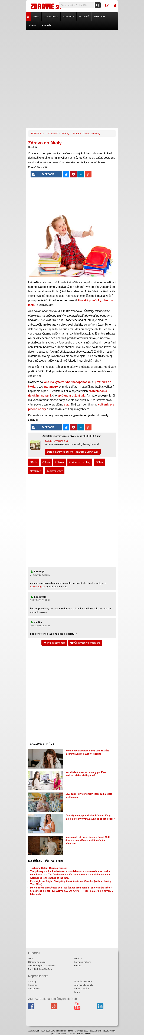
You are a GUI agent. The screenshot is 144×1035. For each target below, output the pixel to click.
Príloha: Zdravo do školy (86, 133)
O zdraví (84, 17)
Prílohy (65, 133)
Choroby (32, 981)
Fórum (32, 25)
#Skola (46, 462)
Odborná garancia (36, 962)
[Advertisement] (72, 54)
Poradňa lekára (81, 988)
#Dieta (33, 462)
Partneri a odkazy (82, 962)
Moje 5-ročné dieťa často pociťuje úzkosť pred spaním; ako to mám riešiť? (71, 887)
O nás (31, 958)
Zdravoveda (51, 17)
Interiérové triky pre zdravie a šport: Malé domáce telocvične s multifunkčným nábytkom (88, 840)
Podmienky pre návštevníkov (41, 965)
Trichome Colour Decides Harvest (48, 868)
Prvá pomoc (34, 988)
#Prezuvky (35, 470)
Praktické (99, 17)
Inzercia (78, 958)
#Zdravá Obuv (55, 470)
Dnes (36, 17)
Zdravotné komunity (83, 985)
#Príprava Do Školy (80, 462)
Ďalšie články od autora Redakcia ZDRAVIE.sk (72, 451)
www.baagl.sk (37, 586)
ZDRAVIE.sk (37, 133)
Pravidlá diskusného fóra (40, 969)
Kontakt (77, 965)
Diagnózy (32, 985)
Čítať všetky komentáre (87, 642)
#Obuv (99, 462)
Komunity (68, 17)
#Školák (59, 462)
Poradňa (46, 25)
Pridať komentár (55, 642)
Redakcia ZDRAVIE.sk (56, 441)
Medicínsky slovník (83, 981)
